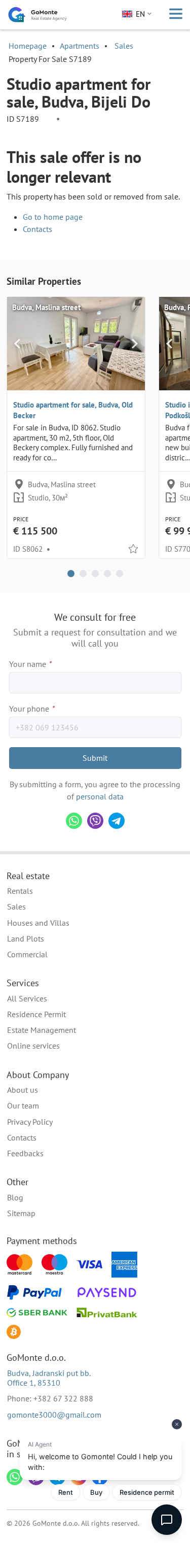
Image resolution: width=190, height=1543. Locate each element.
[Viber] (95, 821)
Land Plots (25, 938)
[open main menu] (175, 14)
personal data (100, 796)
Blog (15, 1197)
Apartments (79, 46)
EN (140, 14)
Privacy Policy (30, 1122)
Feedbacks (25, 1153)
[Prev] (17, 343)
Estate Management (41, 1030)
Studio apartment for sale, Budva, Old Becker (73, 410)
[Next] (134, 343)
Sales (124, 46)
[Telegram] (116, 821)
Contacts (37, 229)
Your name (30, 664)
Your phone (31, 708)
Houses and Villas (38, 923)
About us (22, 1090)
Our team (23, 1105)
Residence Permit (36, 1014)
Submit (95, 758)
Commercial (27, 954)
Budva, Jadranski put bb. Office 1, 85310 (49, 1378)
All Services (27, 998)
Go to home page (53, 217)
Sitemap (21, 1213)
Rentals (20, 891)
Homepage (28, 46)
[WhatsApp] (74, 821)
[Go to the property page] (76, 343)
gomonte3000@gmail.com (54, 1415)
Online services (33, 1046)
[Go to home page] (37, 15)
